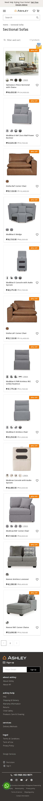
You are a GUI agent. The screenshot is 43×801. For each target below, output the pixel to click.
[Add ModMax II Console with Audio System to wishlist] (37, 283)
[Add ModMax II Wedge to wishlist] (37, 235)
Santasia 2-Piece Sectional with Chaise (18, 86)
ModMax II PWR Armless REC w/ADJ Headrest (18, 382)
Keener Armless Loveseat (17, 579)
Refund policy (19, 788)
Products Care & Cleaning (13, 714)
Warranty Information (12, 704)
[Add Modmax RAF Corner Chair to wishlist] (37, 531)
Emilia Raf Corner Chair (16, 186)
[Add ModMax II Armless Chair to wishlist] (37, 432)
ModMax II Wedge (14, 234)
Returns (6, 707)
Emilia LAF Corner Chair (16, 333)
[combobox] (21, 17)
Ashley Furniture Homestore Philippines (20, 785)
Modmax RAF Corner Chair (17, 531)
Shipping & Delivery (11, 700)
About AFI (7, 684)
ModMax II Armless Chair (17, 432)
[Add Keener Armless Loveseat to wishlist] (37, 579)
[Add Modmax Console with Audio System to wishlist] (37, 480)
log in (8, 766)
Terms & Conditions (11, 738)
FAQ (4, 697)
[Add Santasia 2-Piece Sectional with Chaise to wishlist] (37, 85)
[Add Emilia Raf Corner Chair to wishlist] (37, 186)
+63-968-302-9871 (23, 775)
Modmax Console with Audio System (18, 481)
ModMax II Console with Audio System (19, 283)
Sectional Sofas (17, 25)
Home (5, 25)
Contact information (22, 796)
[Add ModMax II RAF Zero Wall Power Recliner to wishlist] (37, 136)
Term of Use (8, 742)
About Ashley (8, 681)
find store (10, 762)
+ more (25, 80)
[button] (38, 11)
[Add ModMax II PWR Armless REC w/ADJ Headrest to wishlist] (37, 382)
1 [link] (3, 643)
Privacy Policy (8, 745)
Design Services (9, 754)
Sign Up (33, 669)
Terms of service (16, 792)
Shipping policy (29, 792)
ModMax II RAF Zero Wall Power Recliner (20, 136)
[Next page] (16, 643)
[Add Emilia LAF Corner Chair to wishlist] (37, 333)
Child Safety (8, 711)
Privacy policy (30, 788)
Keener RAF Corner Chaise (17, 627)
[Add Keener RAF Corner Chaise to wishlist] (37, 628)
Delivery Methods (10, 726)
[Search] (37, 17)
